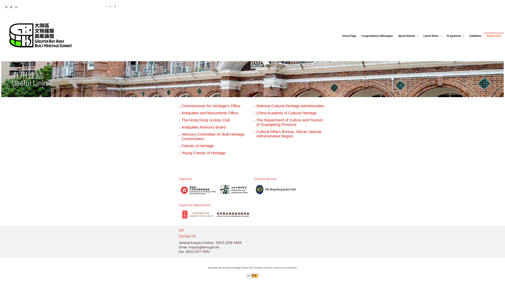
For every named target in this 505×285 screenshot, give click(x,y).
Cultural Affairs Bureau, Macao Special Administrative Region (288, 134)
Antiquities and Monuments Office (209, 113)
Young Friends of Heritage (203, 153)
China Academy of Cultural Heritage (286, 113)
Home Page (349, 35)
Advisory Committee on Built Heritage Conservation (212, 136)
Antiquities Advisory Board (203, 127)
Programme (454, 35)
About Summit (406, 35)
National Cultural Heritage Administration (290, 106)
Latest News (430, 35)
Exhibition (475, 35)
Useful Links (493, 35)
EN (16, 7)
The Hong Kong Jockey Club (205, 120)
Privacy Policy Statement (285, 267)
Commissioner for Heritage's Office (210, 106)
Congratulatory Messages (377, 35)
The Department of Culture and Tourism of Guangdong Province (289, 122)
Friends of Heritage (197, 146)
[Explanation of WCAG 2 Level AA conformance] (252, 276)
